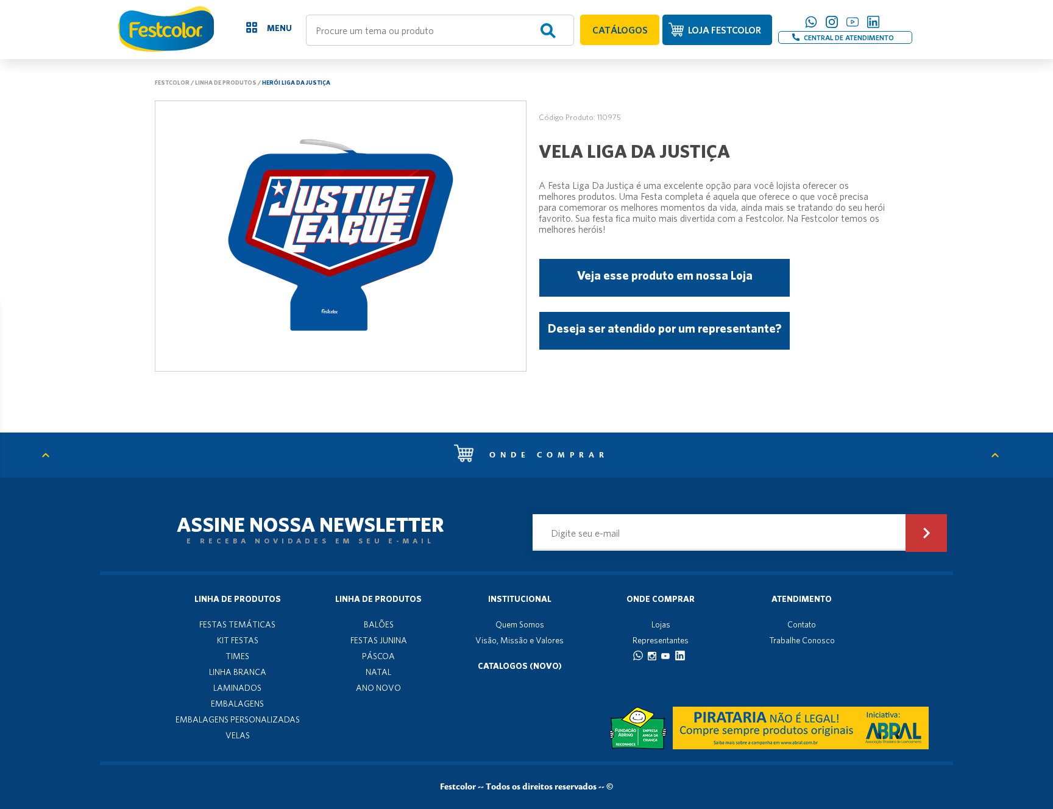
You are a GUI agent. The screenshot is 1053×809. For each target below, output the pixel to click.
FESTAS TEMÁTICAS (237, 624)
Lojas (660, 624)
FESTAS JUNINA (378, 640)
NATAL (378, 672)
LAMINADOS (237, 688)
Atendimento (801, 599)
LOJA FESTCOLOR (724, 29)
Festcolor (172, 82)
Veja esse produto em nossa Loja (665, 275)
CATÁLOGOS (620, 29)
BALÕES (379, 624)
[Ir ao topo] (52, 455)
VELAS (237, 735)
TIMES (237, 656)
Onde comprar (546, 455)
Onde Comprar (660, 599)
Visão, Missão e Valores (519, 640)
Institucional (519, 599)
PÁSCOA (378, 656)
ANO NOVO (378, 688)
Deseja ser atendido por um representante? (664, 328)
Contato (801, 624)
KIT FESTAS (237, 640)
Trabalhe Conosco (802, 640)
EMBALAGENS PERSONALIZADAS (238, 719)
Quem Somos (519, 624)
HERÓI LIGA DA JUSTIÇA (296, 82)
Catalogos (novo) (520, 666)
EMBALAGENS (237, 703)
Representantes (661, 640)
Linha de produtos (226, 82)
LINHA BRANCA (237, 672)
